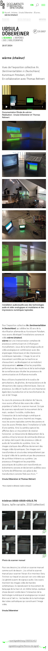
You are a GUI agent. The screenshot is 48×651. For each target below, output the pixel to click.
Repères (19, 38)
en (32, 4)
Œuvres (7, 38)
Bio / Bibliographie (13, 40)
